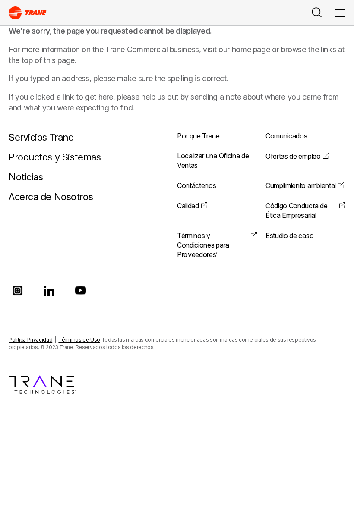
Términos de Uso (79, 339)
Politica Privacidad (30, 339)
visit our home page (236, 49)
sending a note (215, 96)
